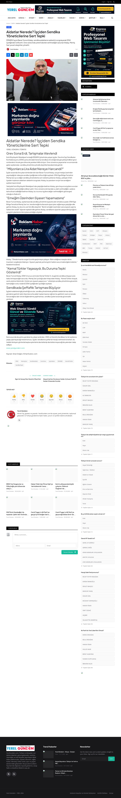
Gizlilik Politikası (102, 793)
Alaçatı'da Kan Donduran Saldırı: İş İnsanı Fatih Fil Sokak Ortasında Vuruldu (59, 380)
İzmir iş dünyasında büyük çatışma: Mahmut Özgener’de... (64, 486)
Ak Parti (106, 248)
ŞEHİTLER (92, 18)
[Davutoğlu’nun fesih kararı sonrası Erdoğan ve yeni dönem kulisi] (86, 140)
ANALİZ (50, 18)
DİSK (17, 361)
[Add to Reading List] (76, 55)
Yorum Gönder (68, 552)
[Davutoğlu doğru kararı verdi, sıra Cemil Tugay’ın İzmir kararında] (86, 121)
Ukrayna (104, 231)
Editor (56, 754)
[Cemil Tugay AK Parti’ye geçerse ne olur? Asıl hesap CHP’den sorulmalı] (86, 131)
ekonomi (100, 239)
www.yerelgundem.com (15, 348)
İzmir (91, 231)
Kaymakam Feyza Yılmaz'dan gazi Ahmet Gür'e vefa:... (103, 215)
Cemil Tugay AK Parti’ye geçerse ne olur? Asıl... (103, 129)
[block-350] (97, 52)
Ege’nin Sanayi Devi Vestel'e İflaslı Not (28, 379)
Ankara (107, 235)
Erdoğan (92, 235)
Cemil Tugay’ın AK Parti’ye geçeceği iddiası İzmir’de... (65, 513)
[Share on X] (13, 55)
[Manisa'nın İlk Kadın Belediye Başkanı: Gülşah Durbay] (48, 773)
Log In (103, 2)
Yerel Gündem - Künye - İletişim (65, 752)
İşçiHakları (52, 361)
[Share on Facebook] (8, 55)
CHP (97, 231)
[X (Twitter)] (8, 774)
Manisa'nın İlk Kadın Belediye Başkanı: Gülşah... (64, 772)
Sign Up (109, 2)
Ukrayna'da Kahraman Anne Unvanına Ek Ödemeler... (101, 100)
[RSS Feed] (19, 420)
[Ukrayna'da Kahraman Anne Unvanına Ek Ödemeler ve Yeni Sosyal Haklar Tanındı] (86, 102)
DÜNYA (81, 18)
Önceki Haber (36, 375)
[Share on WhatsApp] (17, 55)
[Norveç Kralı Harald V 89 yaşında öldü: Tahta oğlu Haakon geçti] (86, 197)
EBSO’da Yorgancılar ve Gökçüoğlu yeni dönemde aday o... (15, 486)
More (102, 18)
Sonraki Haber (48, 375)
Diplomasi (109, 244)
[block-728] (42, 119)
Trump (90, 248)
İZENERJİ (60, 361)
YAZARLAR (61, 18)
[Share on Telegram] (26, 55)
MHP (95, 244)
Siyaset (84, 231)
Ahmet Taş (84, 181)
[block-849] (74, 10)
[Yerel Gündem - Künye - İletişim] (48, 754)
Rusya (100, 235)
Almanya (84, 252)
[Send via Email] (31, 55)
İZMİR (41, 18)
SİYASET (31, 18)
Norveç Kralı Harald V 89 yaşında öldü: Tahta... (103, 196)
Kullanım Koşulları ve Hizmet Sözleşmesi (83, 793)
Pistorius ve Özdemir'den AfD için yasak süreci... (103, 186)
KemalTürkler (69, 361)
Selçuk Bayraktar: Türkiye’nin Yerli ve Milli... (66, 762)
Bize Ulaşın (9, 2)
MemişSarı (24, 361)
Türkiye (84, 235)
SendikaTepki (19, 365)
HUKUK (71, 18)
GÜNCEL (21, 18)
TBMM (84, 239)
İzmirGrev (43, 361)
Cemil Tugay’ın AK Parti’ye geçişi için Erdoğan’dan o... (41, 513)
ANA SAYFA (12, 18)
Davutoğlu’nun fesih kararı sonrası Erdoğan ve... (103, 139)
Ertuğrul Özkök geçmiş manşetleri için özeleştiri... (103, 110)
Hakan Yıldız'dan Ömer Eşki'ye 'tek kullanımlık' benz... (42, 485)
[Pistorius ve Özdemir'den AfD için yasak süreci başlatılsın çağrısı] (86, 188)
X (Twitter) (88, 87)
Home (8, 23)
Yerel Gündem (22, 411)
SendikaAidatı (34, 361)
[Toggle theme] (114, 2)
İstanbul (92, 239)
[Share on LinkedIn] (22, 55)
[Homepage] (21, 9)
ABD (83, 248)
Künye (111, 793)
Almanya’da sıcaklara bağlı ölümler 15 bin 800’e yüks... (97, 177)
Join (111, 759)
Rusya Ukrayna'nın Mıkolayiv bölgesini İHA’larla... (101, 205)
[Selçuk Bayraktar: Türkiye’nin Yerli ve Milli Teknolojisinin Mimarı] (48, 764)
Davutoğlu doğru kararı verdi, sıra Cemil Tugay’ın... (103, 119)
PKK (101, 244)
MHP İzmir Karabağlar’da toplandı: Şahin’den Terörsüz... (17, 513)
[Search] (112, 18)
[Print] (71, 55)
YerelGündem (86, 244)
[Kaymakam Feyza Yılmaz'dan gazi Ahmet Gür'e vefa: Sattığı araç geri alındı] (86, 216)
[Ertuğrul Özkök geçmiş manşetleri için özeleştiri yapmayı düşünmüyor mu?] (86, 111)
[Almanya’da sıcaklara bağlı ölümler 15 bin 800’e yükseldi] (98, 163)
